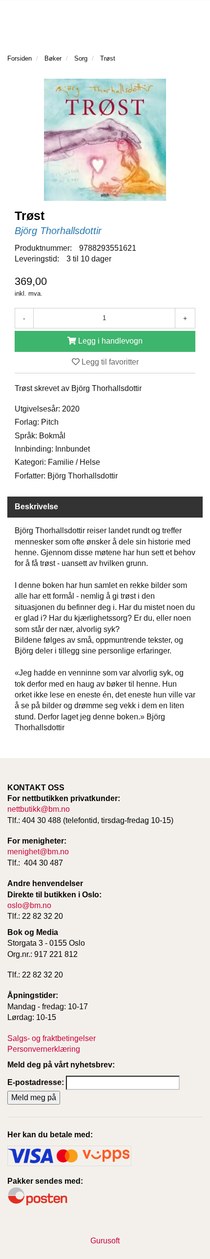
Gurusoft (105, 1241)
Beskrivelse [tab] (36, 506)
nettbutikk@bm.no (38, 809)
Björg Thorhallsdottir (58, 230)
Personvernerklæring (43, 1049)
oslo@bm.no (29, 905)
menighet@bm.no (38, 851)
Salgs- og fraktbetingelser (51, 1038)
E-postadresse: (35, 1082)
